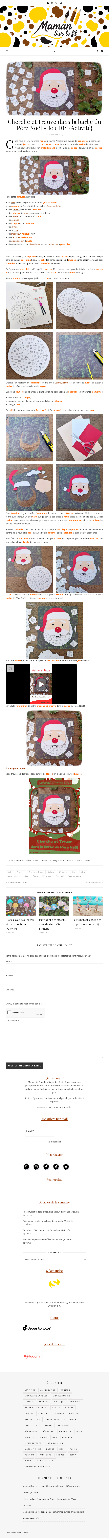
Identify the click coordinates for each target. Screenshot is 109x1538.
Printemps (45, 1455)
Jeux (54, 1437)
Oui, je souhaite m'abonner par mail (25, 1003)
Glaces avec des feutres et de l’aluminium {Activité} (20, 924)
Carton (69, 1408)
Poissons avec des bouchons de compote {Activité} (48, 1220)
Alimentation (48, 1390)
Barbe (10, 872)
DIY (73, 872)
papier (27, 212)
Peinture (29, 1455)
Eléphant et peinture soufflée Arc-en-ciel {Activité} (47, 1239)
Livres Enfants (33, 1443)
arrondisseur (17, 240)
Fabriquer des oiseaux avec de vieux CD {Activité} (52, 924)
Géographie (31, 1431)
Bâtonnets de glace (36, 1408)
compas (15, 219)
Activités (30, 1390)
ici (53, 773)
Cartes (56, 1408)
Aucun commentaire (93, 882)
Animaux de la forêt (36, 1396)
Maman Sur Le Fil (18, 882)
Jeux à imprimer (14, 876)
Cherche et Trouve (36, 872)
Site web (10, 989)
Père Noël (60, 876)
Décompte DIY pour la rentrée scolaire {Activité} (46, 1230)
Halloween (65, 1431)
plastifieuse (34, 244)
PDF (13, 202)
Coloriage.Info (53, 205)
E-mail (9, 975)
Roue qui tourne (74, 876)
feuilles (16, 209)
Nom (9, 961)
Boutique (59, 1402)
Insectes (29, 1437)
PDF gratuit (46, 876)
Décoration (52, 1419)
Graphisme (63, 1425)
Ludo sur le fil (55, 1443)
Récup (73, 1455)
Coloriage (58, 1413)
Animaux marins (61, 1396)
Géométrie (48, 1431)
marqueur (16, 233)
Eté (38, 1425)
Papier (35, 876)
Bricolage (21, 872)
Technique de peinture (37, 1467)
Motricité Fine (33, 1449)
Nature (50, 1449)
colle (16, 230)
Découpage (63, 872)
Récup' (28, 1461)
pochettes (53, 244)
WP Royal (24, 1532)
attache (16, 237)
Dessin (28, 1419)
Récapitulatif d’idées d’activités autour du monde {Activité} (51, 1211)
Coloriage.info (61, 382)
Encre (28, 1425)
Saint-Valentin (45, 1461)
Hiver (79, 1431)
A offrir (29, 1402)
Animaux (65, 1390)
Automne (44, 1402)
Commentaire (12, 1020)
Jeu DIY (82, 872)
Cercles (29, 1413)
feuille (15, 216)
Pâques (60, 1455)
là (81, 773)
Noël (26, 876)
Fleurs (49, 1425)
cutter (14, 226)
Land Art (67, 1437)
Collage (51, 872)
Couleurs (74, 1413)
